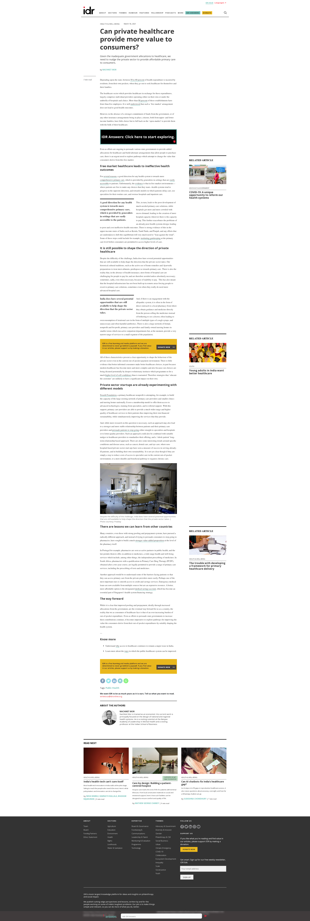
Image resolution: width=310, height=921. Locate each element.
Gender (159, 833)
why (117, 645)
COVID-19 (159, 851)
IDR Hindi (209, 3)
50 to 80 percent (137, 79)
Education (111, 830)
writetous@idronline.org (111, 696)
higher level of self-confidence (118, 375)
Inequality (159, 862)
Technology (136, 848)
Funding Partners (90, 833)
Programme (136, 844)
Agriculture (112, 826)
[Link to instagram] (194, 826)
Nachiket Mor (109, 69)
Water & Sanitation (115, 848)
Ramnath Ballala (108, 796)
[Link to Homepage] (89, 13)
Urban (158, 844)
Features (144, 13)
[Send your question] (205, 916)
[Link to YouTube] (198, 826)
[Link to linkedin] (190, 826)
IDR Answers (192, 13)
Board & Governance (140, 826)
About (102, 13)
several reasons (110, 176)
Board (86, 830)
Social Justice (161, 870)
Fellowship (157, 13)
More (180, 13)
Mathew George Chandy (147, 803)
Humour (133, 13)
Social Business (162, 841)
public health (112, 688)
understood (135, 104)
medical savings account (145, 588)
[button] (110, 916)
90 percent (142, 100)
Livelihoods (112, 844)
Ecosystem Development (166, 859)
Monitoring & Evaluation (141, 841)
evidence (139, 183)
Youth (191, 366)
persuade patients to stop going (125, 430)
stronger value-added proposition (149, 540)
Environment (113, 833)
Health (110, 837)
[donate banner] (138, 353)
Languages (220, 3)
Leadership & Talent (140, 837)
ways (126, 651)
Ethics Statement (90, 837)
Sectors (112, 13)
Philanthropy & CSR (163, 837)
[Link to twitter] (186, 826)
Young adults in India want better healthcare (206, 372)
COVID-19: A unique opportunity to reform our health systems (206, 195)
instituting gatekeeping (151, 238)
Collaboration (161, 855)
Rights (110, 841)
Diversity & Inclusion (164, 830)
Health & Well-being (110, 24)
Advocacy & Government (199, 188)
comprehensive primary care (112, 179)
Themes (123, 13)
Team (86, 826)
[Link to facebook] (182, 826)
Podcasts (170, 13)
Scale (158, 866)
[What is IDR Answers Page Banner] (138, 143)
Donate (207, 13)
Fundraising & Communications (138, 832)
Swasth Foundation (108, 395)
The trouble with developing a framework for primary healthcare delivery (207, 565)
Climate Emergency (163, 848)
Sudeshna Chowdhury (194, 799)
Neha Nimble (92, 796)
